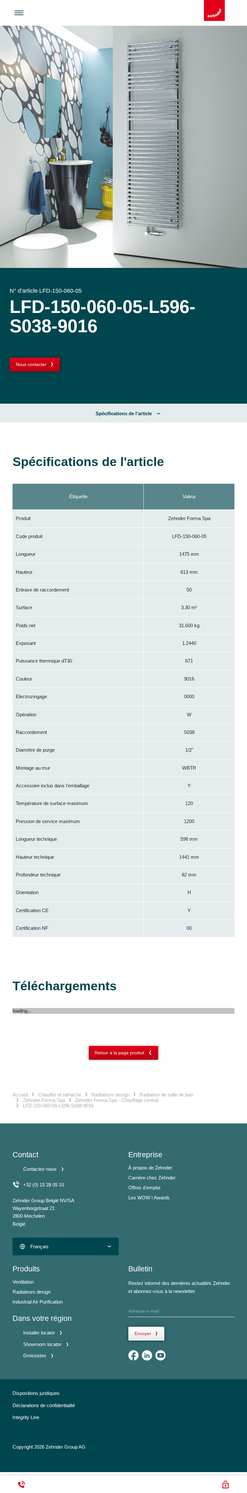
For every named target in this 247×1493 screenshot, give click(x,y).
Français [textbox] (39, 1246)
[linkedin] (147, 1355)
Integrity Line (26, 1417)
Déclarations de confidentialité (44, 1405)
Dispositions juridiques (36, 1393)
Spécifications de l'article (124, 413)
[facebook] (133, 1355)
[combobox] (66, 1246)
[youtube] (160, 1355)
